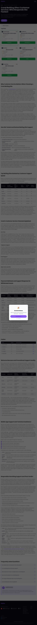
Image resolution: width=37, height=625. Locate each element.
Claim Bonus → (18, 316)
